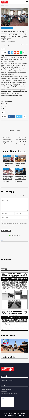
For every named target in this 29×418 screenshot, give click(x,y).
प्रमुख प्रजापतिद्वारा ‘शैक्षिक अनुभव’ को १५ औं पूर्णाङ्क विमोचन (7, 141)
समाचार (11, 28)
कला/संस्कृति (5, 168)
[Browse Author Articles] (14, 125)
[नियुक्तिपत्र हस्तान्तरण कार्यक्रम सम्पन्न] (20, 158)
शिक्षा (17, 155)
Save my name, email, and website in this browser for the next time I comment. (14, 224)
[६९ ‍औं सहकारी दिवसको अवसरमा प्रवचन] (8, 158)
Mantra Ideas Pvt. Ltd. (19, 415)
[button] (14, 101)
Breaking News (5, 28)
